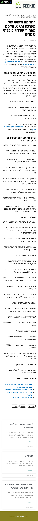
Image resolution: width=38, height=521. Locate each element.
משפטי (23, 406)
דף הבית (33, 15)
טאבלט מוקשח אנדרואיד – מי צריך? (18, 390)
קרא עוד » (30, 442)
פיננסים (15, 406)
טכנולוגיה (31, 406)
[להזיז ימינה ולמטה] (2, 2)
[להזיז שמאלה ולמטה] (1, 2)
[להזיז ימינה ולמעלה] (2, 1)
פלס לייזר (29, 455)
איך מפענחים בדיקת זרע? (22, 397)
